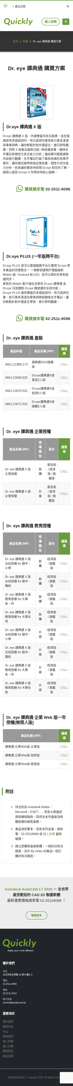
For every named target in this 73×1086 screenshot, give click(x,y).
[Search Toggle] (67, 6)
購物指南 (8, 1051)
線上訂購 (8, 1046)
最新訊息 (8, 1026)
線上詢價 (51, 21)
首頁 (15, 41)
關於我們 (8, 1021)
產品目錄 (20, 6)
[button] (6, 6)
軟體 (25, 41)
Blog (5, 1031)
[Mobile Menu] (65, 21)
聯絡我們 (8, 1036)
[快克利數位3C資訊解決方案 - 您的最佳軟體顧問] (18, 21)
